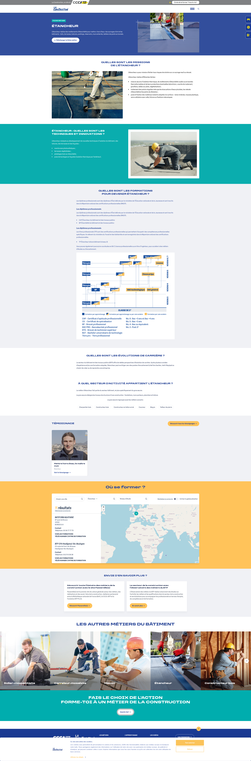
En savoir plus (137, 606)
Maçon (152, 407)
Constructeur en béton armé (124, 407)
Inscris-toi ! (124, 712)
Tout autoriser (190, 743)
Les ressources (184, 737)
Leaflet (197, 562)
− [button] (103, 510)
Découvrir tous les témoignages (182, 424)
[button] (247, 661)
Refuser (190, 749)
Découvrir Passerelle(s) (79, 606)
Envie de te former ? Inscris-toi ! (185, 2)
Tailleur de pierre (166, 407)
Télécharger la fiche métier (66, 40)
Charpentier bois (85, 407)
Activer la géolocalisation (189, 499)
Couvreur (142, 407)
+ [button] (103, 507)
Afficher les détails (76, 757)
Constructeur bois (102, 407)
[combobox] (69, 499)
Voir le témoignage (61, 472)
